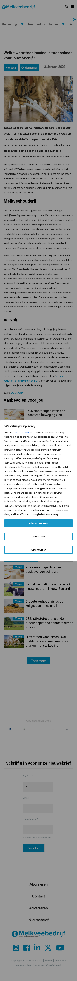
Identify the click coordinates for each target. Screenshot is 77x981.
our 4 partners (22, 432)
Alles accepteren (38, 523)
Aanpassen (38, 536)
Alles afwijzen (38, 549)
